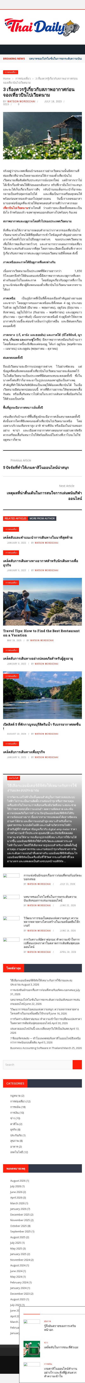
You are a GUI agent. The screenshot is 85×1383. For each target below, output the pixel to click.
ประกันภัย (16, 1135)
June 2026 (16, 1192)
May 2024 (16, 1276)
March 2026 (17, 1203)
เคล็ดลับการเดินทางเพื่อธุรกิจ (24, 752)
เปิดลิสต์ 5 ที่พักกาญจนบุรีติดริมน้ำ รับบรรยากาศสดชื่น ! (42, 726)
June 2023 (16, 1310)
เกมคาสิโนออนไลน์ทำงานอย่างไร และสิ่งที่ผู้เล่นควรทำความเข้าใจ (60, 1372)
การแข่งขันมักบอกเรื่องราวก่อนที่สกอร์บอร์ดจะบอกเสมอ (53, 877)
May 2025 (16, 1248)
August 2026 (17, 1180)
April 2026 (16, 1197)
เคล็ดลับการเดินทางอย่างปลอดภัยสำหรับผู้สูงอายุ (38, 658)
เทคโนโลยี (13, 778)
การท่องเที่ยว (11, 72)
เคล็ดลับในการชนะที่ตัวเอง (61, 1347)
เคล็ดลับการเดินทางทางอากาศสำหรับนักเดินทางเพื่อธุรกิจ (40, 563)
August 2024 (17, 1265)
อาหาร (14, 1146)
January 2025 (18, 1254)
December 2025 (20, 1214)
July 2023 (15, 1305)
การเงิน (14, 1112)
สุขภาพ (47, 1321)
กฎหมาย (15, 1095)
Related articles (15, 518)
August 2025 (17, 1237)
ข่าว (46, 1342)
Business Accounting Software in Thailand (36, 1048)
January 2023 (18, 1333)
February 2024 (19, 1282)
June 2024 (16, 1271)
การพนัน (48, 1364)
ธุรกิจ (13, 1129)
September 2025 (20, 1231)
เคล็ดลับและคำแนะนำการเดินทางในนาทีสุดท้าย (37, 537)
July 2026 (15, 1186)
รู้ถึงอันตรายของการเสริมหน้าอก (60, 1327)
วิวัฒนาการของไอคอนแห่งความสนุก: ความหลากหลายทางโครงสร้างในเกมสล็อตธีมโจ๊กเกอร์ (52, 921)
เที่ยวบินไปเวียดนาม (15, 208)
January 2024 (18, 1288)
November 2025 (20, 1220)
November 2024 (20, 1260)
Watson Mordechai (21, 101)
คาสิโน (14, 1124)
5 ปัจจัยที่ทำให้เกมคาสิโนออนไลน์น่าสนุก (36, 467)
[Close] (81, 1310)
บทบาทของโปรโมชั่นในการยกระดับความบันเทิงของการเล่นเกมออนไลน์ (50, 898)
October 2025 (18, 1226)
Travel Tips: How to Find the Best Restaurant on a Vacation (41, 633)
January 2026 (18, 1209)
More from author (42, 518)
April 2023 (16, 1316)
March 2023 (17, 1322)
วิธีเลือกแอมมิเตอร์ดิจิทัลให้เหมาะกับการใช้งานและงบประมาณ (42, 788)
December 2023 (20, 1293)
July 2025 (15, 1243)
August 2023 (17, 1299)
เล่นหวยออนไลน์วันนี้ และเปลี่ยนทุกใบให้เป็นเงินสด (39, 1028)
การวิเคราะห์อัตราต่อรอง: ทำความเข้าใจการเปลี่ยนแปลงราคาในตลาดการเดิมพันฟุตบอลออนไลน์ (52, 943)
